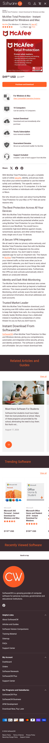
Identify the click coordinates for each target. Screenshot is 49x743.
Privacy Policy (30, 735)
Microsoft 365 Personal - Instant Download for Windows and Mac (12, 514)
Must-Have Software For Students (22, 409)
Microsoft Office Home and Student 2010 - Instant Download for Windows (34, 516)
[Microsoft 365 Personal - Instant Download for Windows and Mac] (13, 492)
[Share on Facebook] (16, 168)
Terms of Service (18, 735)
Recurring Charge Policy (10, 737)
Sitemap (5, 638)
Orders (5, 666)
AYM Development (10, 704)
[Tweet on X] (11, 168)
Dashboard (7, 662)
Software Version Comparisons (15, 629)
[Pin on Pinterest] (21, 168)
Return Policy (6, 735)
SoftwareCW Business (13, 54)
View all (43, 376)
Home (4, 10)
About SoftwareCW (10, 619)
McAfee (7, 258)
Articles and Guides (10, 624)
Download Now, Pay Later (13, 709)
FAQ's (4, 643)
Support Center (8, 648)
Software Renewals (10, 671)
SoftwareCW (7, 334)
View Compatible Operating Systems (26, 98)
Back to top (24, 555)
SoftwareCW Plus (11, 59)
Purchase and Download (24, 84)
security (18, 178)
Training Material (9, 634)
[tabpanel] (24, 260)
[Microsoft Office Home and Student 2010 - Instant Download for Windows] (35, 492)
